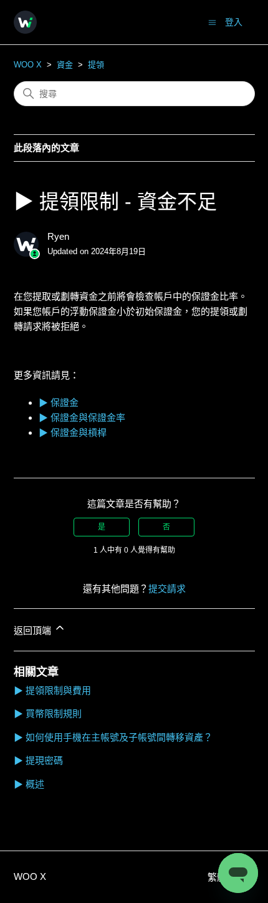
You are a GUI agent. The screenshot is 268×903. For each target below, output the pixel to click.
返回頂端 (34, 630)
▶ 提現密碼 (38, 760)
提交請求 (167, 588)
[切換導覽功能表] (212, 21)
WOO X (28, 64)
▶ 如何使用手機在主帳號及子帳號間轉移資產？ (113, 737)
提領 (96, 64)
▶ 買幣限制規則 (48, 713)
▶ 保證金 (59, 402)
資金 (65, 64)
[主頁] (25, 22)
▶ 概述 (29, 784)
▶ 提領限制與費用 (52, 690)
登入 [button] (233, 22)
